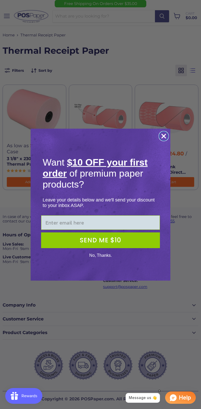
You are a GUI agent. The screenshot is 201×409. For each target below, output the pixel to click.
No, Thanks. (100, 255)
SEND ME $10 (100, 240)
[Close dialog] (163, 136)
